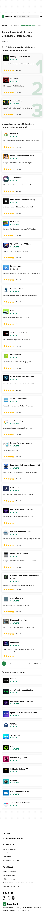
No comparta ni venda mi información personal (18, 883)
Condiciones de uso (9, 875)
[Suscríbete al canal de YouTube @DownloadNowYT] (13, 898)
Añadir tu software (9, 853)
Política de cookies (9, 879)
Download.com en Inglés (11, 860)
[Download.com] (7, 16)
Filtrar (4, 42)
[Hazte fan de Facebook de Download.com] (4, 898)
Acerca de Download (9, 849)
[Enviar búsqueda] (15, 16)
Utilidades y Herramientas (28, 25)
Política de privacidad (9, 872)
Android (4, 25)
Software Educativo (13, 25)
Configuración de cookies (11, 886)
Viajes (39, 25)
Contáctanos (7, 857)
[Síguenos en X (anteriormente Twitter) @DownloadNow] (8, 898)
